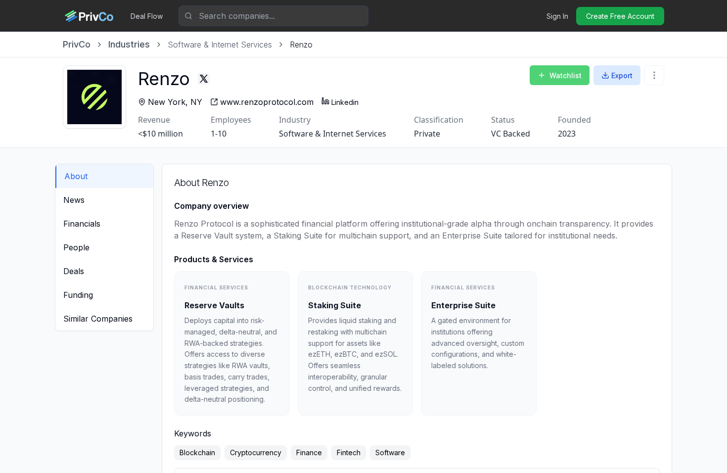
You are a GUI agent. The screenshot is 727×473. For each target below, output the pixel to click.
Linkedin (345, 102)
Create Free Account (620, 16)
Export (622, 75)
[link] (301, 44)
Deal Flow (147, 16)
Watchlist (565, 75)
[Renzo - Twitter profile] (204, 79)
